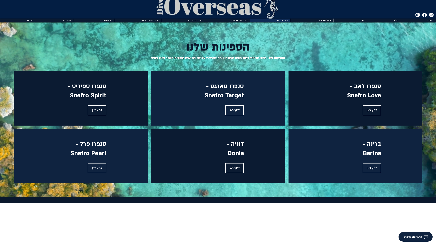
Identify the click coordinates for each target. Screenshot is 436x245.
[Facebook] (424, 15)
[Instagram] (417, 15)
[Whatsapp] (431, 15)
